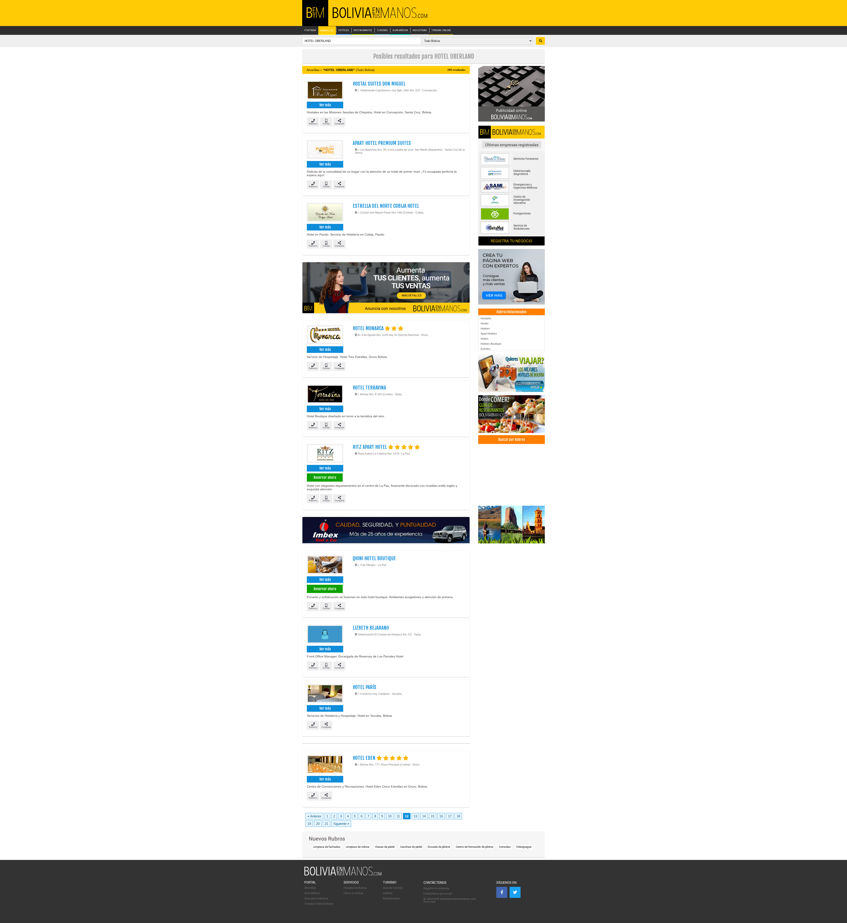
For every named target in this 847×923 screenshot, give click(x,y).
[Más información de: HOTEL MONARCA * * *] (325, 335)
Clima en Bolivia (353, 893)
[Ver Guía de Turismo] (511, 524)
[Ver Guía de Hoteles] (511, 373)
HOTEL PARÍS (364, 687)
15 (432, 816)
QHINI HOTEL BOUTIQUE (374, 558)
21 (326, 824)
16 (441, 816)
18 (458, 816)
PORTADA (310, 30)
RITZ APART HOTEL (370, 447)
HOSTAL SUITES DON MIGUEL (379, 84)
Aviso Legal (429, 902)
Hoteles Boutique (491, 343)
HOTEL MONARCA (369, 328)
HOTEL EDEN (365, 758)
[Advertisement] (511, 474)
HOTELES (343, 30)
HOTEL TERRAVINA (369, 388)
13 (415, 816)
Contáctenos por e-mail (438, 893)
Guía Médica (312, 893)
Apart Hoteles (489, 333)
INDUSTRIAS (419, 30)
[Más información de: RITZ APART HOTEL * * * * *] (325, 454)
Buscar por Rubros (511, 439)
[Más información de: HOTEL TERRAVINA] (325, 394)
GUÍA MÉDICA (400, 30)
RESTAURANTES (363, 30)
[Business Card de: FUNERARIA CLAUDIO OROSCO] (511, 164)
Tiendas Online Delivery (318, 903)
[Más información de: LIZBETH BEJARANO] (325, 635)
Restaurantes (391, 898)
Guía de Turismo (393, 887)
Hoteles (485, 328)
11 (398, 816)
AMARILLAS (327, 31)
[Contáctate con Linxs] (511, 276)
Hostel (484, 323)
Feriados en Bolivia (355, 887)
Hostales (486, 318)
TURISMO (382, 30)
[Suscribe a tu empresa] (386, 288)
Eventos (485, 348)
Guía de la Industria (316, 898)
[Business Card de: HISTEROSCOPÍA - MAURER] (511, 178)
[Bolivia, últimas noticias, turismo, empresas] (343, 874)
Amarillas (310, 887)
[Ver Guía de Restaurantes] (511, 414)
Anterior (314, 816)
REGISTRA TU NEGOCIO (511, 241)
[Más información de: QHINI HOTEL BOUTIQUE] (325, 565)
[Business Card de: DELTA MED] (511, 232)
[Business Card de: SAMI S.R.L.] (511, 191)
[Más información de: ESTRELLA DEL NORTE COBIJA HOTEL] (325, 213)
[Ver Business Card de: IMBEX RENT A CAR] (386, 530)
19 (309, 824)
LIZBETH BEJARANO (371, 628)
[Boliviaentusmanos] (315, 17)
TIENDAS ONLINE (441, 30)
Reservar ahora (325, 477)
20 (318, 824)
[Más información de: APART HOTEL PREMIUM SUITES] (325, 150)
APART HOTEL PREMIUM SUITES (382, 143)
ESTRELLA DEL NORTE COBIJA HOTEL (386, 206)
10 (390, 816)
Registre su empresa (436, 888)
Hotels (484, 338)
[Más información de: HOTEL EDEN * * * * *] (325, 765)
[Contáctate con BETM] (511, 93)
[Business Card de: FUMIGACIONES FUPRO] (511, 219)
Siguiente (341, 824)
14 (424, 816)
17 (450, 816)
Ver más (325, 105)
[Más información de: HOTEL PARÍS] (325, 694)
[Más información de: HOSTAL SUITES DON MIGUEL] (325, 91)
